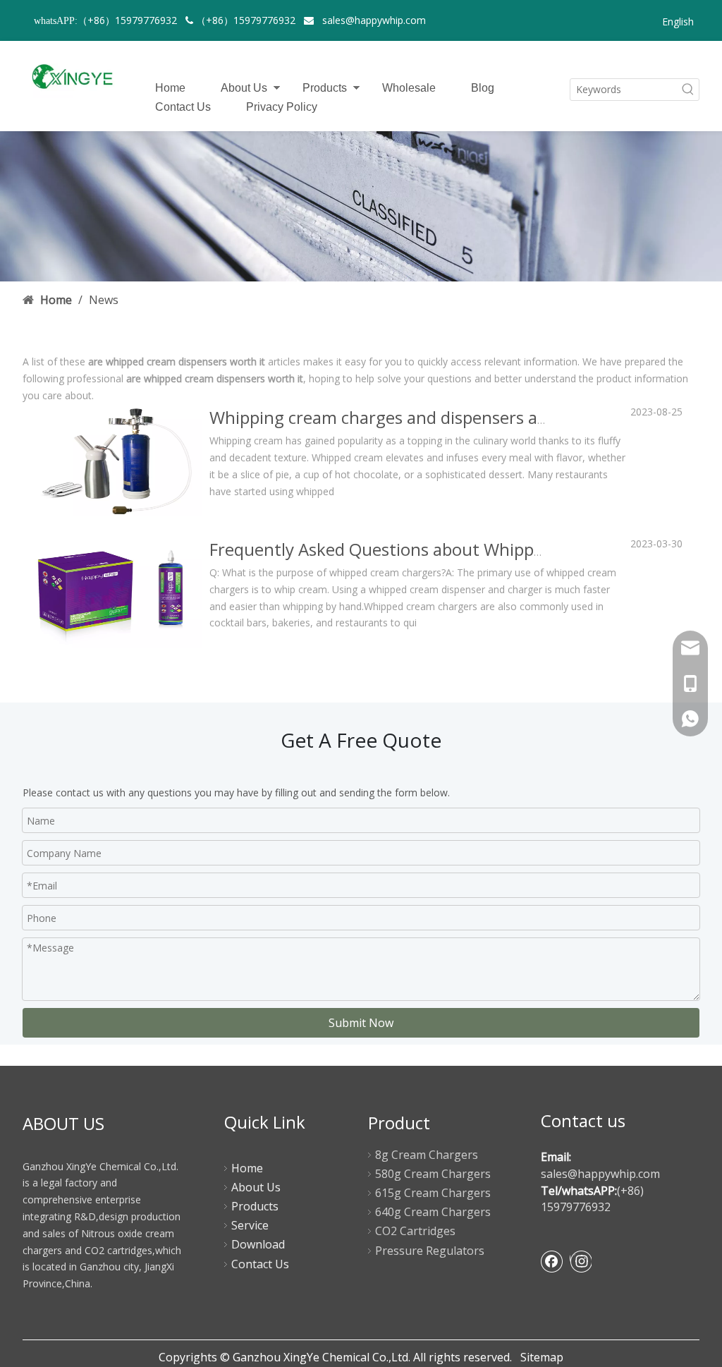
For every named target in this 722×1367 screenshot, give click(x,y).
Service (250, 1225)
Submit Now (361, 1023)
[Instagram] (581, 1261)
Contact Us (183, 107)
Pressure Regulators (429, 1250)
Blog (482, 88)
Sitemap (541, 1357)
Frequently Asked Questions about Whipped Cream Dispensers (453, 549)
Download (258, 1244)
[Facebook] (552, 1261)
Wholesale (409, 88)
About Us (244, 88)
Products (324, 88)
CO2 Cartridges (415, 1231)
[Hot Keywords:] (688, 89)
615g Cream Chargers (433, 1193)
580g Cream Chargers (433, 1173)
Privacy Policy (281, 107)
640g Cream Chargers (433, 1212)
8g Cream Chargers (426, 1154)
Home (170, 88)
